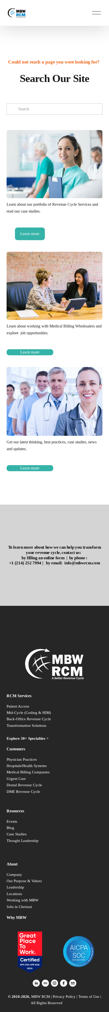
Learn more (30, 234)
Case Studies (17, 834)
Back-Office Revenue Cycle (29, 719)
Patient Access (18, 706)
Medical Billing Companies (28, 772)
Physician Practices (22, 759)
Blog (10, 828)
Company (14, 875)
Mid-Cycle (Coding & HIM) (29, 713)
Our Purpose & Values (24, 881)
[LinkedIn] (36, 983)
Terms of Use (88, 997)
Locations (14, 894)
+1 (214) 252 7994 (25, 562)
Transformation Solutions (26, 726)
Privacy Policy (64, 997)
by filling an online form (43, 557)
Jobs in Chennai (19, 907)
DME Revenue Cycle (23, 792)
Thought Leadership (23, 841)
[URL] (45, 983)
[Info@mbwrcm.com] (72, 983)
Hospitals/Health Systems (27, 766)
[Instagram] (54, 983)
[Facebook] (63, 983)
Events (12, 821)
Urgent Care (16, 779)
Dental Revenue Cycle (24, 785)
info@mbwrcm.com (82, 562)
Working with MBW (23, 900)
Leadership (15, 887)
